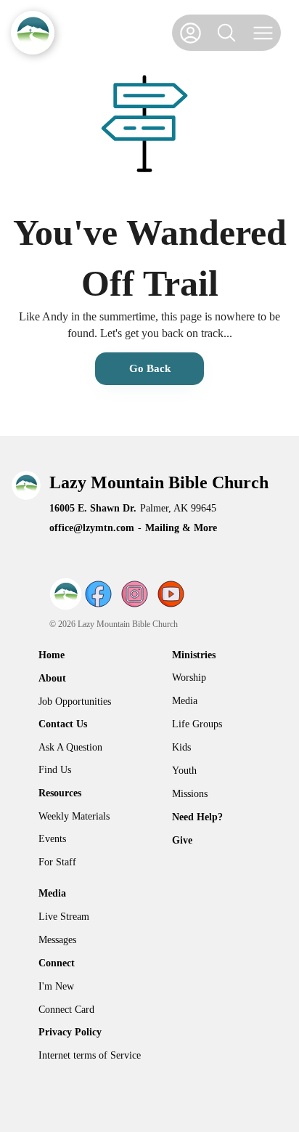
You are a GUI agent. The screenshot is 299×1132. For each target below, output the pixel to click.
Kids (181, 747)
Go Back (150, 368)
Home (51, 655)
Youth (184, 770)
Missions (190, 793)
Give (182, 840)
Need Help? (197, 817)
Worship (189, 677)
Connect (56, 963)
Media (184, 700)
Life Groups (197, 724)
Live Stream (63, 916)
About (52, 678)
